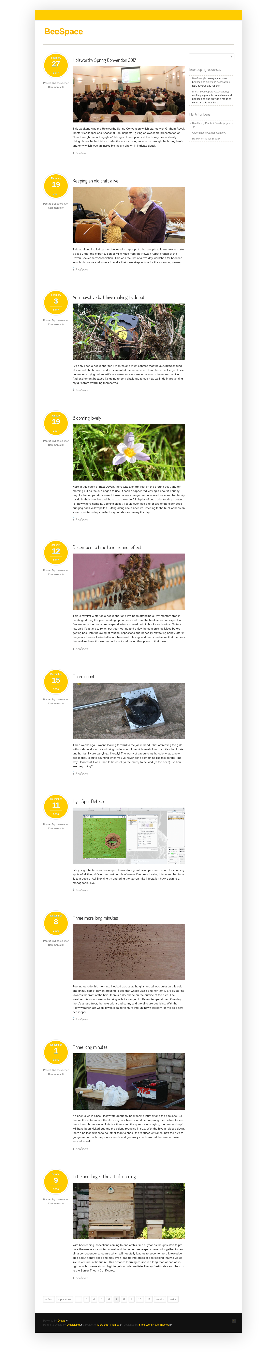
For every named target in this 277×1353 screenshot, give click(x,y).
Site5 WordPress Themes (155, 1324)
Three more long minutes (95, 918)
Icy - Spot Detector (90, 801)
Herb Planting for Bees (206, 138)
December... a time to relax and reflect (107, 547)
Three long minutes (90, 1047)
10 (140, 1299)
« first (49, 1299)
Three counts (84, 676)
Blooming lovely (87, 418)
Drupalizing (74, 1324)
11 (148, 1299)
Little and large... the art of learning (104, 1176)
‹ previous (64, 1299)
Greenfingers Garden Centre (209, 132)
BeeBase (198, 78)
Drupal (63, 1320)
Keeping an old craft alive (95, 180)
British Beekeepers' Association (210, 91)
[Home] (66, 35)
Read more (82, 153)
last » (173, 1299)
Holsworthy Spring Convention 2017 (104, 60)
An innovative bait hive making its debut (108, 297)
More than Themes (109, 1324)
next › (160, 1299)
